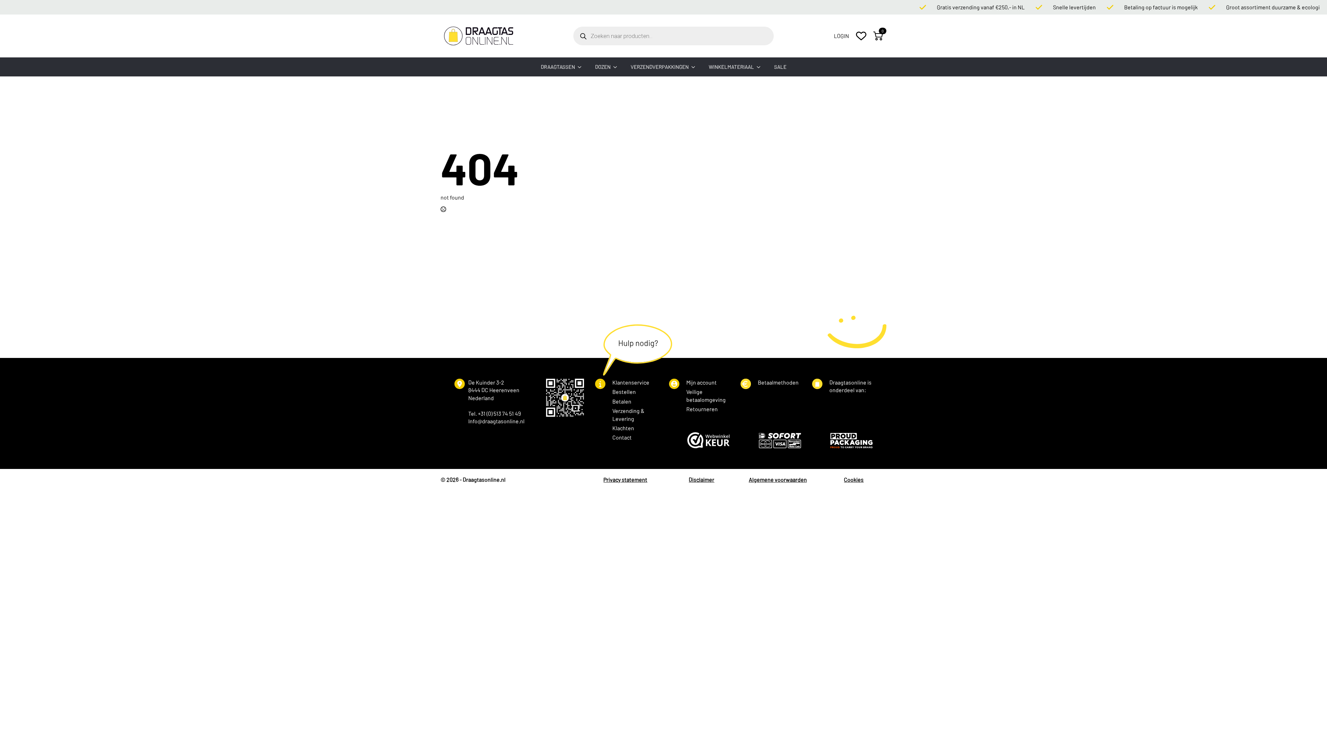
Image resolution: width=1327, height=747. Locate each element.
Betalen (621, 401)
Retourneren (702, 409)
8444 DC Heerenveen (493, 390)
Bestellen (624, 391)
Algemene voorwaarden (778, 479)
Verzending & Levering (628, 414)
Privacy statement (625, 479)
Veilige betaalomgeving (706, 395)
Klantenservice (630, 382)
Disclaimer (701, 479)
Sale (780, 67)
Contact (622, 437)
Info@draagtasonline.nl (496, 421)
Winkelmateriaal (731, 67)
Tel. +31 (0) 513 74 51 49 (494, 413)
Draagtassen (558, 67)
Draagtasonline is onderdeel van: (850, 386)
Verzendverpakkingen (660, 67)
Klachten (623, 428)
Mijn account (701, 382)
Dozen (603, 67)
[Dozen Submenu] (617, 66)
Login (841, 36)
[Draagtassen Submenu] (581, 66)
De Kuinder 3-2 (486, 382)
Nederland (481, 398)
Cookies (854, 479)
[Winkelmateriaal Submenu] (760, 66)
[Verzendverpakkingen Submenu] (695, 66)
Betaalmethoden (778, 382)
